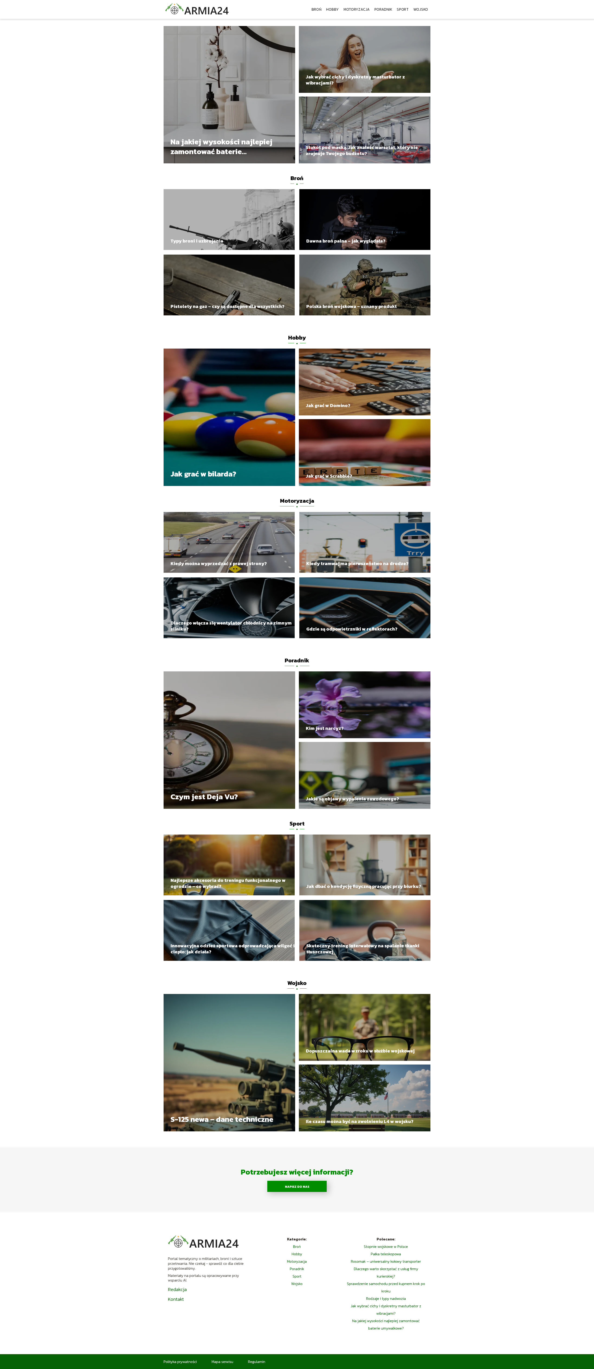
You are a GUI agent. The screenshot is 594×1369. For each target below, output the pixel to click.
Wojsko (420, 9)
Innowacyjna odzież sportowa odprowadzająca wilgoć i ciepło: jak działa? (233, 949)
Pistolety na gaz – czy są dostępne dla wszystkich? (227, 306)
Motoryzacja (357, 9)
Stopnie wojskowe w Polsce (386, 1246)
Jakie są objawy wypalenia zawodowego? (352, 799)
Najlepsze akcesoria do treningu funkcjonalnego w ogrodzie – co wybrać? (228, 883)
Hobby (332, 9)
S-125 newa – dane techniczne (222, 1120)
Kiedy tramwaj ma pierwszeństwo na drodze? (357, 563)
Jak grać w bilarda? (203, 474)
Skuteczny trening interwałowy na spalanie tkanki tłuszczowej (362, 949)
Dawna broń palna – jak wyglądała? (345, 241)
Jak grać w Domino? (328, 405)
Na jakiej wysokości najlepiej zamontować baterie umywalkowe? (221, 146)
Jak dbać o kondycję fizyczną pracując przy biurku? (363, 886)
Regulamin (256, 1361)
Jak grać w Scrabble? (329, 476)
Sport (403, 9)
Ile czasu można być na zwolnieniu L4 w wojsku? (359, 1121)
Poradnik (383, 9)
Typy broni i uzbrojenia (197, 241)
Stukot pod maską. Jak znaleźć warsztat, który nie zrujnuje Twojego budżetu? (362, 150)
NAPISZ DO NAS (297, 1186)
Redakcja (177, 1289)
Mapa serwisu (222, 1361)
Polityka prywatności (180, 1361)
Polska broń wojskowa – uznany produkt (351, 306)
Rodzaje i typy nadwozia (386, 1298)
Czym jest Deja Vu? (204, 797)
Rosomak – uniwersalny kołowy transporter (386, 1261)
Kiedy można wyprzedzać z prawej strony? (219, 563)
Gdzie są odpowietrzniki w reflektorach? (351, 629)
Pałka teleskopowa (386, 1254)
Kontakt (176, 1299)
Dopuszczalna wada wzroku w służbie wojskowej (360, 1051)
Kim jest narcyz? (325, 728)
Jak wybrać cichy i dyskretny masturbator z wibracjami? (355, 80)
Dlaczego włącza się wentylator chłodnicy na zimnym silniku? (231, 626)
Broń (317, 9)
